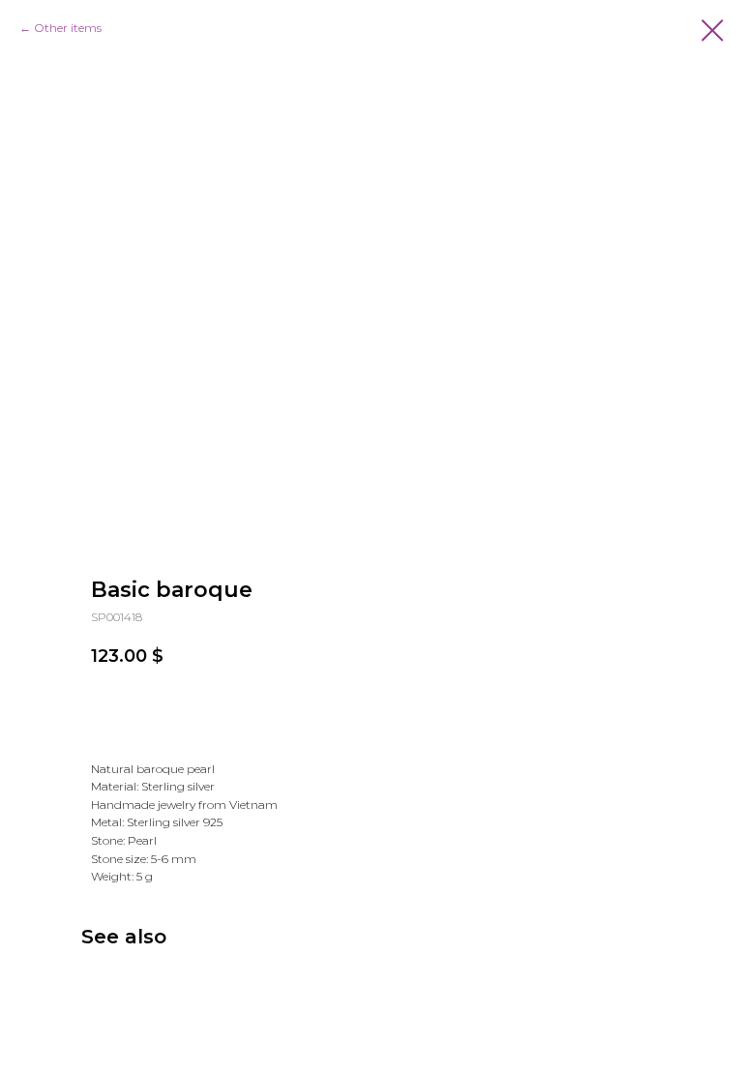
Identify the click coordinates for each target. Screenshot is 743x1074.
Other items (68, 27)
